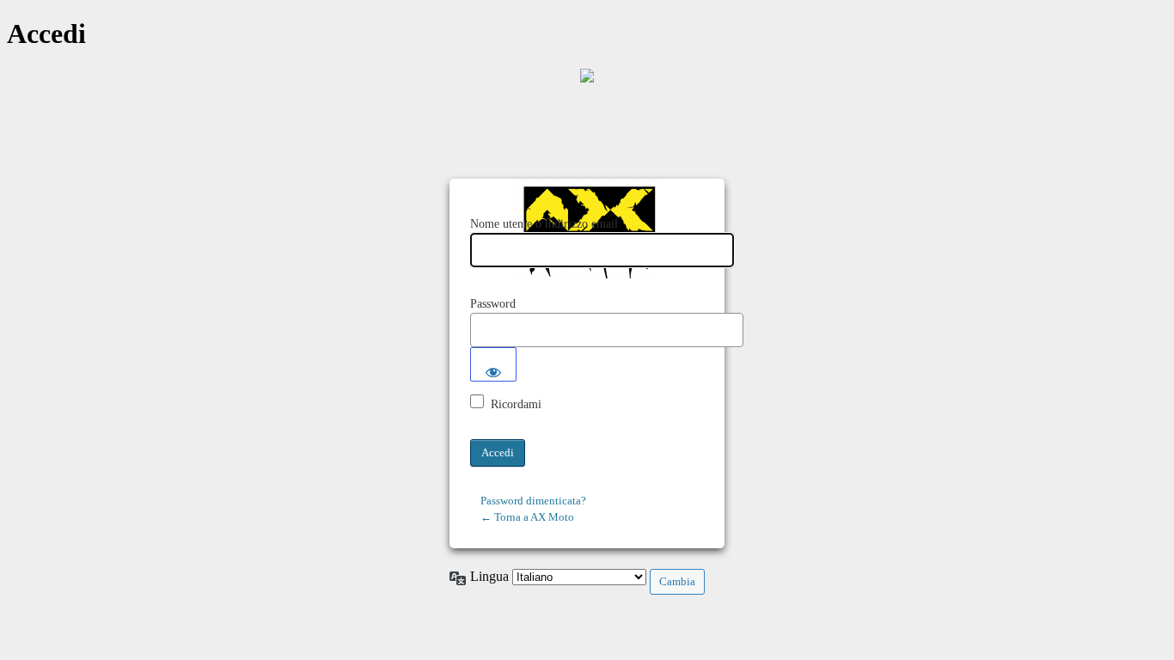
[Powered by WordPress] (587, 75)
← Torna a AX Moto (527, 516)
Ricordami (516, 404)
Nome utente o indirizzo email (544, 223)
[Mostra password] (493, 364)
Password (493, 303)
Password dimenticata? (533, 500)
